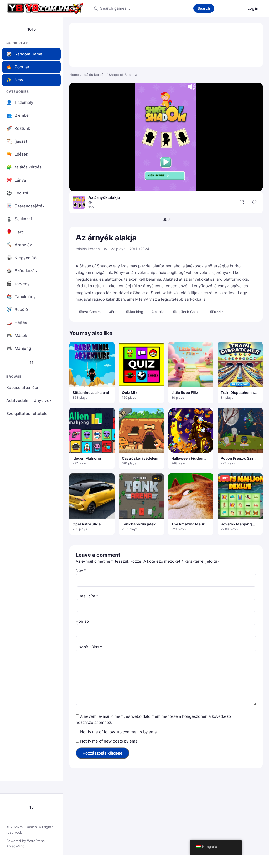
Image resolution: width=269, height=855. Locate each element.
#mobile (158, 312)
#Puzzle (216, 312)
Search (204, 8)
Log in (252, 8)
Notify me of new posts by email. (110, 741)
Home (74, 75)
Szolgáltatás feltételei (27, 413)
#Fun (113, 312)
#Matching (134, 312)
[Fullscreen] (241, 202)
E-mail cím (87, 595)
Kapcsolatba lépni (23, 387)
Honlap (82, 621)
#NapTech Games (187, 312)
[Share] (254, 202)
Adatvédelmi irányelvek (28, 400)
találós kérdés (93, 75)
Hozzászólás (89, 646)
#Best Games (90, 312)
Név (81, 570)
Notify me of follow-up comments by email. (120, 731)
